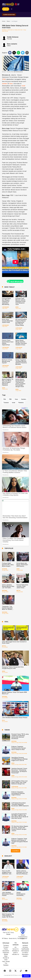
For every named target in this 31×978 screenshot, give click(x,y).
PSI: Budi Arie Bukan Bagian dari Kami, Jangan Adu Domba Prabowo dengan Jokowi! (19, 828)
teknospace (25, 951)
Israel (23, 86)
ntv (15, 947)
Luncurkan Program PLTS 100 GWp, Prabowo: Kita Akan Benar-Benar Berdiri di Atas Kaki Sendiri (19, 816)
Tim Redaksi (5, 964)
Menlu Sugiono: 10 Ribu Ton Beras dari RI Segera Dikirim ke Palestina (7, 382)
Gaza (11, 83)
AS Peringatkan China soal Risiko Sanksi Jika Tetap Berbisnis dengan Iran (19, 782)
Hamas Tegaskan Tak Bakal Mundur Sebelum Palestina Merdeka (21, 362)
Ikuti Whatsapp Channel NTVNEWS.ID (16, 282)
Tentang (6, 945)
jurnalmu (25, 952)
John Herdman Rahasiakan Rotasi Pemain (14, 717)
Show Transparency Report (22, 936)
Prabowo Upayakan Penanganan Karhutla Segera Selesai (18, 793)
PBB (4, 79)
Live (5, 9)
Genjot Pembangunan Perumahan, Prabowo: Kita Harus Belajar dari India (23, 895)
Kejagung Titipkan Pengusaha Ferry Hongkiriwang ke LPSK (13, 667)
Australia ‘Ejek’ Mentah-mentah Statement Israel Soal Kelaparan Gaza (20, 301)
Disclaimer (5, 951)
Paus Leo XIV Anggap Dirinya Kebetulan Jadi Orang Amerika (6, 873)
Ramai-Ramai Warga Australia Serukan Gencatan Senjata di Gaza (21, 342)
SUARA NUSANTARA (9, 14)
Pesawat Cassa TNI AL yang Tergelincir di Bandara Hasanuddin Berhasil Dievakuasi (20, 736)
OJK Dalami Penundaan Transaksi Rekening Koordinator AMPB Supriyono (20, 804)
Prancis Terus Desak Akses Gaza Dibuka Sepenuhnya (7, 342)
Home (3, 21)
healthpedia (25, 949)
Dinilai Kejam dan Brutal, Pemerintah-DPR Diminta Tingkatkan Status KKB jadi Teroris (22, 566)
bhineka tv (15, 951)
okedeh (25, 956)
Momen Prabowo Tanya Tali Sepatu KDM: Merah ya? (14, 692)
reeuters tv (15, 954)
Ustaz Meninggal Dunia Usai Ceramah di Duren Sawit (14, 642)
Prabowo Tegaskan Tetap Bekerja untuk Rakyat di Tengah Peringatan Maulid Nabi (19, 841)
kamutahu (25, 954)
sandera (4, 83)
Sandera (23, 399)
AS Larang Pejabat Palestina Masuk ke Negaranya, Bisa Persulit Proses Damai (21, 322)
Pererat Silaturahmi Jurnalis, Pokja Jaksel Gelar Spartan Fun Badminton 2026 (22, 587)
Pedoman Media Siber (6, 954)
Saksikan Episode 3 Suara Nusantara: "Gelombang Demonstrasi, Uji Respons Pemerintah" (19, 770)
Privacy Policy (5, 948)
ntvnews (25, 947)
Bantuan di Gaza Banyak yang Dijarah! (7, 361)
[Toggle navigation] (12, 9)
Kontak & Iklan (6, 959)
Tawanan (6, 402)
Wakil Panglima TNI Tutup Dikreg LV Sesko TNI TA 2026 (8, 915)
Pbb (5, 399)
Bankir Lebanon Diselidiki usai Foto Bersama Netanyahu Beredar (23, 873)
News (8, 21)
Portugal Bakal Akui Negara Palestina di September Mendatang (6, 301)
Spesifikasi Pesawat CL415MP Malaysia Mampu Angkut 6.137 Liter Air (19, 759)
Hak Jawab (6, 961)
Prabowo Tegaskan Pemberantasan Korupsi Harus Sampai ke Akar (18, 748)
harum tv (16, 949)
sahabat (25, 945)
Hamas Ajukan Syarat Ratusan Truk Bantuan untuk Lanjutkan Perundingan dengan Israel (20, 383)
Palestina (21, 402)
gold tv (15, 952)
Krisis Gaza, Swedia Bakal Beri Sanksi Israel (7, 321)
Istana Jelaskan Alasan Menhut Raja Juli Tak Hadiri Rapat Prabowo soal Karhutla (8, 587)
